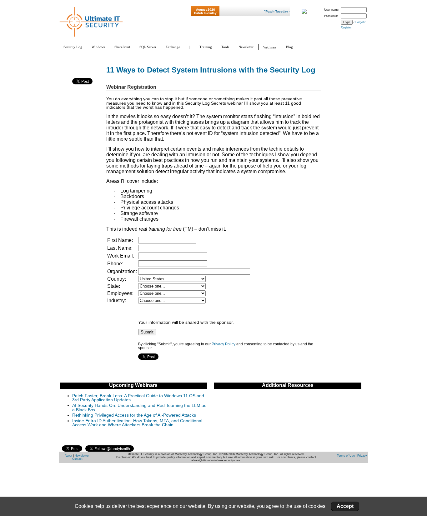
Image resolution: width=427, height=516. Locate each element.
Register (346, 27)
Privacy (362, 455)
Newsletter (82, 455)
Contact (77, 458)
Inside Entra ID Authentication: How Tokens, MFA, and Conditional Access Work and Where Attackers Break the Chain (137, 423)
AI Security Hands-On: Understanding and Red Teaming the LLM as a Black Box (139, 407)
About (68, 455)
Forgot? (360, 22)
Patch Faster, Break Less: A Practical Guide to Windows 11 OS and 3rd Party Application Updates (138, 398)
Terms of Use (346, 455)
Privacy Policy (223, 344)
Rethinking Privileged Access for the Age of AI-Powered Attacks (134, 415)
